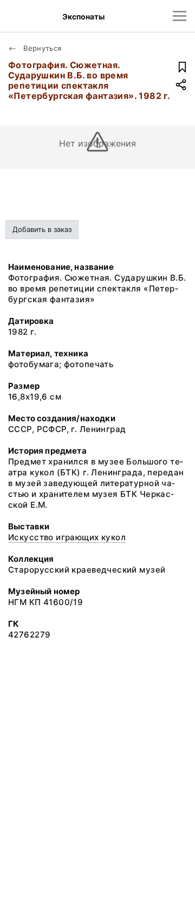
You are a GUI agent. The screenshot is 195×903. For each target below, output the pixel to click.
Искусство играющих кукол (67, 537)
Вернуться (41, 48)
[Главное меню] (179, 15)
